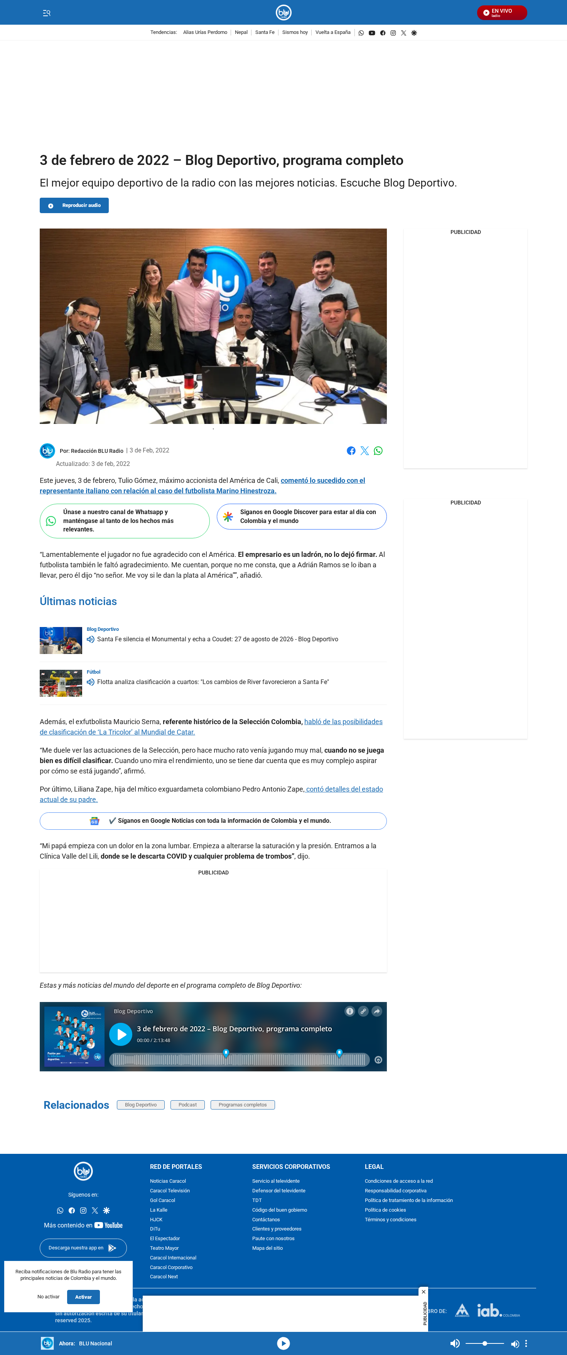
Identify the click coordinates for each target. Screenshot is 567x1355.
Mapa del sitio (267, 1248)
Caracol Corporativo (171, 1267)
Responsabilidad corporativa (396, 1191)
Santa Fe (265, 32)
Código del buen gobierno (279, 1210)
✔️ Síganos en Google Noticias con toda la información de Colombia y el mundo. (220, 820)
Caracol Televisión (170, 1191)
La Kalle (158, 1210)
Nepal (241, 32)
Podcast (188, 1105)
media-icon (283, 1343)
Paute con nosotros (273, 1239)
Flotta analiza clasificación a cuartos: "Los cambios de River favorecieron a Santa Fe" (213, 682)
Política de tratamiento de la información (409, 1200)
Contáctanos (266, 1219)
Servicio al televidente (276, 1181)
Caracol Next (164, 1277)
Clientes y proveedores (277, 1229)
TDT (257, 1200)
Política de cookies (385, 1210)
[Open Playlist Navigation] (526, 1343)
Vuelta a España (333, 32)
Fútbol (93, 672)
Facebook (351, 455)
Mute (455, 1343)
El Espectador (165, 1239)
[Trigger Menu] (46, 13)
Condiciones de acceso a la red (399, 1181)
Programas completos (243, 1105)
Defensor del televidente (278, 1191)
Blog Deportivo (141, 1105)
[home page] (284, 12)
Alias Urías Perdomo (205, 32)
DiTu (155, 1229)
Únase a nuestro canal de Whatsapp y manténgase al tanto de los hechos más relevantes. (118, 520)
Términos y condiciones (391, 1219)
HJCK (156, 1219)
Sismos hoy (295, 32)
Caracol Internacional (173, 1258)
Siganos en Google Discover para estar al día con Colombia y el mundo (308, 516)
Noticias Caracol (168, 1181)
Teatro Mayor (164, 1248)
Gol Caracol (162, 1200)
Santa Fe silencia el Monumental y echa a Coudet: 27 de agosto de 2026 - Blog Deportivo (217, 639)
